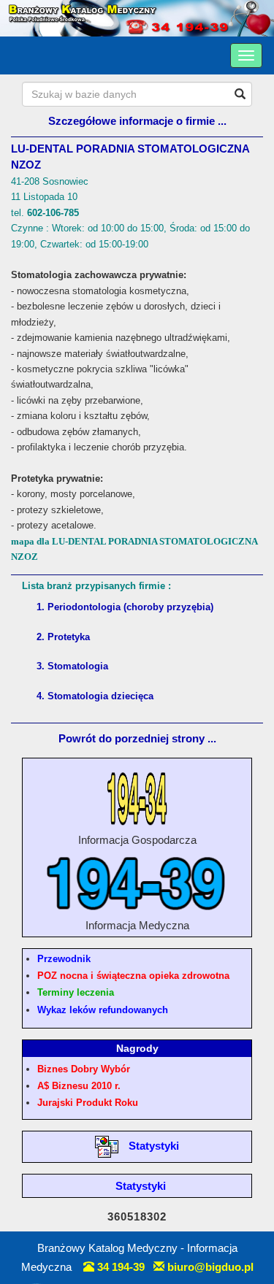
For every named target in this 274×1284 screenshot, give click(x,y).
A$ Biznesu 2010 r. (79, 1085)
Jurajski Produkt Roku (87, 1102)
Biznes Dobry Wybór (83, 1069)
